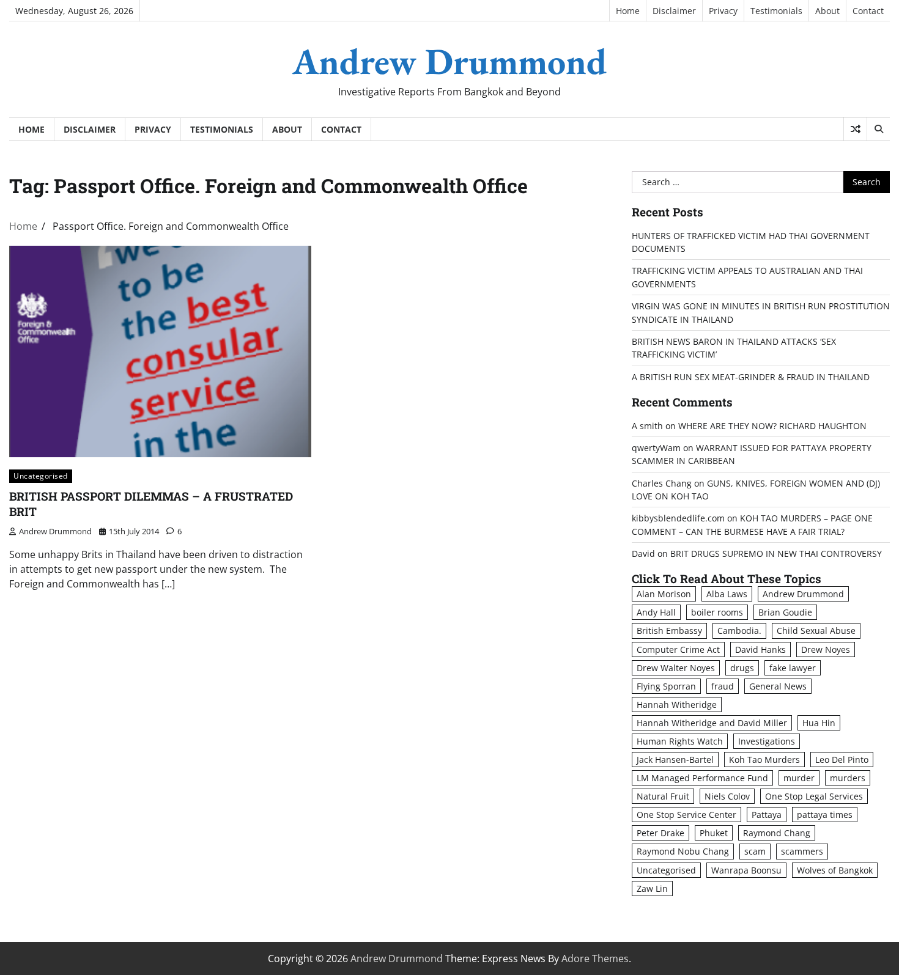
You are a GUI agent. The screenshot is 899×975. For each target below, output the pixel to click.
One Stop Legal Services (814, 796)
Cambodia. (739, 630)
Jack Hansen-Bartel (675, 759)
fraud (722, 686)
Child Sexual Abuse (816, 630)
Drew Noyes (825, 649)
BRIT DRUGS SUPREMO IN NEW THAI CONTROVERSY (776, 553)
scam (755, 851)
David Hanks (760, 649)
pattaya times (825, 814)
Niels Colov (727, 796)
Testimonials (776, 11)
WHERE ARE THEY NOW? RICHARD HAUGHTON (772, 426)
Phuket (714, 833)
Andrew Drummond (449, 61)
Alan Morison (664, 594)
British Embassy (669, 630)
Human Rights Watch (680, 741)
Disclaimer (674, 11)
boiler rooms (717, 612)
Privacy (723, 11)
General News (778, 686)
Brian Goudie (785, 612)
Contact (868, 11)
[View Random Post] (855, 129)
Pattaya (767, 814)
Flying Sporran (666, 686)
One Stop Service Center (686, 814)
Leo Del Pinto (841, 759)
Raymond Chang (776, 833)
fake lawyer (792, 668)
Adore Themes (595, 958)
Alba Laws (726, 594)
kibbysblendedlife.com (678, 518)
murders (847, 778)
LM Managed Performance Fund (702, 778)
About (827, 11)
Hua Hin (818, 723)
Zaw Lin (652, 888)
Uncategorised (40, 476)
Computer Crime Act (678, 649)
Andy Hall (656, 612)
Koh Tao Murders (764, 759)
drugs (742, 668)
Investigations (766, 741)
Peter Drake (660, 833)
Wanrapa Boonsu (746, 870)
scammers (802, 851)
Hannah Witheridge (677, 704)
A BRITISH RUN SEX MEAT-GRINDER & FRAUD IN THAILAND (751, 377)
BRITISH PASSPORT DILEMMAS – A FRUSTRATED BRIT (151, 503)
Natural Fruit (663, 796)
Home (628, 11)
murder (799, 778)
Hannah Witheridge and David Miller (712, 723)
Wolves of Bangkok (835, 870)
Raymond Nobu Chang (683, 851)
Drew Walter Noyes (676, 668)
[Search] (878, 129)
